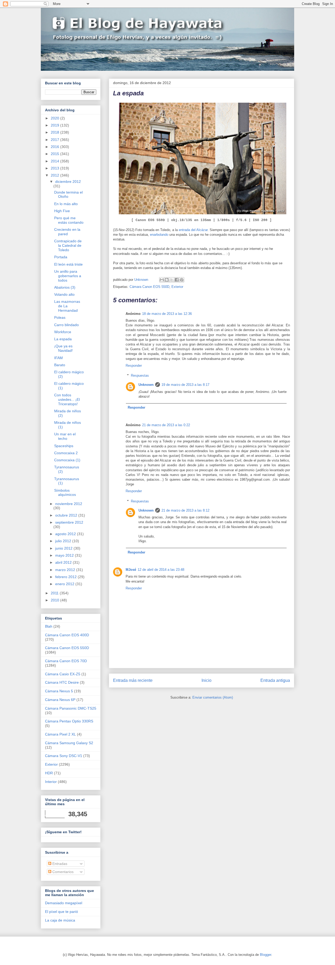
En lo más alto (66, 204)
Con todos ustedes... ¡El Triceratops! (67, 399)
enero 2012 (65, 584)
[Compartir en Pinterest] (181, 279)
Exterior (177, 287)
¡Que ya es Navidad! (63, 348)
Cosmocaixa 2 (66, 453)
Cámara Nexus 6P (60, 700)
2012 (55, 175)
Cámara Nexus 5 (59, 691)
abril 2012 (64, 562)
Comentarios (62, 872)
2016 (55, 147)
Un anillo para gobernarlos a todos (67, 275)
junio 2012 (64, 548)
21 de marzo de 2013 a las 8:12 (185, 510)
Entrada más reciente (133, 680)
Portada (60, 257)
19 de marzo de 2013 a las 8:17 (185, 385)
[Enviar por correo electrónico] (161, 279)
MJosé (131, 570)
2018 (55, 132)
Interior (51, 782)
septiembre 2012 (69, 522)
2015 (55, 154)
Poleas (59, 317)
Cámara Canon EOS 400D (67, 635)
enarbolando (159, 235)
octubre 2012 (66, 515)
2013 (55, 168)
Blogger (265, 955)
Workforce (62, 332)
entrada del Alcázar (193, 230)
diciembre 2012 (68, 181)
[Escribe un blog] (166, 279)
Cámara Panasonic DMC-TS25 (70, 708)
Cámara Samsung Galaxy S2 (69, 743)
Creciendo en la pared (67, 231)
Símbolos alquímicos (65, 492)
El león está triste (68, 264)
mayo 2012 (65, 555)
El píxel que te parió (61, 911)
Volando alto (64, 294)
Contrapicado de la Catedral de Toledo (68, 245)
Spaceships (63, 446)
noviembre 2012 (68, 504)
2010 (55, 600)
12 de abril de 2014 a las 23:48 (161, 570)
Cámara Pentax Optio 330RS (69, 721)
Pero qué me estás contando (68, 220)
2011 (55, 593)
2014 (55, 161)
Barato (59, 365)
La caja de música (60, 920)
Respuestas (140, 375)
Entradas (59, 864)
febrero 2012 (66, 577)
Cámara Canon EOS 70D (66, 661)
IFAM (58, 358)
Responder (134, 366)
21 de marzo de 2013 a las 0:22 (166, 425)
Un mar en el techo (65, 436)
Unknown (146, 385)
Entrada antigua (275, 680)
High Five (62, 211)
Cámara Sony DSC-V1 (63, 756)
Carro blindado (66, 325)
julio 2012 (63, 541)
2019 (55, 125)
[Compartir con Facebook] (176, 279)
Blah (48, 626)
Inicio (206, 680)
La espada (63, 339)
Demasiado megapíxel (63, 903)
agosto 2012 (66, 534)
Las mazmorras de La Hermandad (67, 305)
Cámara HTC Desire (62, 682)
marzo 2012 (65, 570)
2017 (55, 140)
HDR (49, 773)
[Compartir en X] (171, 279)
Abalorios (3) (64, 287)
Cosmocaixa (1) (67, 460)
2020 (55, 118)
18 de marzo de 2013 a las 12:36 (167, 314)
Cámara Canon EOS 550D (149, 287)
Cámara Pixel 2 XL (60, 734)
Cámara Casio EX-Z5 (62, 674)
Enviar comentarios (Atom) (212, 697)
